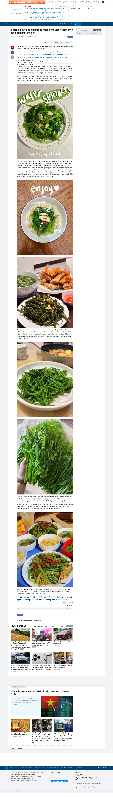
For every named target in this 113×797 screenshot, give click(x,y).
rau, (25, 620)
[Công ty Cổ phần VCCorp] (88, 774)
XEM (70, 626)
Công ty (80, 33)
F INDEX (101, 24)
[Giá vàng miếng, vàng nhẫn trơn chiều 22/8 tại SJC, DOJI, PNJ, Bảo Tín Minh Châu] (20, 725)
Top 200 (105, 768)
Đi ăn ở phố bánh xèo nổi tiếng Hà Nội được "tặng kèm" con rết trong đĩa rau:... (45, 52)
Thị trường (34, 37)
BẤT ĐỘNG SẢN (24, 24)
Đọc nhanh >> (63, 6)
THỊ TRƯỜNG (77, 24)
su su (39, 620)
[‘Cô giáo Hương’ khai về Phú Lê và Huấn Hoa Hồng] (63, 658)
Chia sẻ (70, 37)
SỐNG (82, 24)
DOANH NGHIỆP (33, 24)
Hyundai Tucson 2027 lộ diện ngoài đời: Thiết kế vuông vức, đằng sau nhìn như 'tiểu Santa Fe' (20, 667)
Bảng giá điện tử (17, 9)
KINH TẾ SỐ (70, 24)
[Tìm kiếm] (97, 30)
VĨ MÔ (65, 24)
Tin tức (87, 33)
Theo (45, 609)
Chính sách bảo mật (16, 791)
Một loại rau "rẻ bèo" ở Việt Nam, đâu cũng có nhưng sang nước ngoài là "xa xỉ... (46, 54)
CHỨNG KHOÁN (16, 24)
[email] (12, 57)
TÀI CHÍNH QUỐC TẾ (58, 24)
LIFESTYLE (87, 24)
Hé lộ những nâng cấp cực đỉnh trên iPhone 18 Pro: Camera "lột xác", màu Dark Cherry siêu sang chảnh (41, 668)
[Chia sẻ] (12, 52)
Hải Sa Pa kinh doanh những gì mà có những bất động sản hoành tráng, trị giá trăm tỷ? (41, 643)
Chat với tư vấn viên (60, 781)
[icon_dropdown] (103, 2)
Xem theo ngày (38, 626)
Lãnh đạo (94, 33)
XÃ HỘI (10, 24)
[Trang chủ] (6, 24)
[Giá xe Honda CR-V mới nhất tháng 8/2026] (63, 634)
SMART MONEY (48, 24)
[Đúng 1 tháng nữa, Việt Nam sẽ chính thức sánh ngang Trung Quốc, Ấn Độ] (57, 706)
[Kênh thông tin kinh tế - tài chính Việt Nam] (27, 2)
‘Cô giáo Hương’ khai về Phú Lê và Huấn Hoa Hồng (62, 666)
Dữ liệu (96, 24)
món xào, (35, 620)
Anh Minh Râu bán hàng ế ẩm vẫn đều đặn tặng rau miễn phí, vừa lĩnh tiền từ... (45, 57)
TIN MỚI (41, 62)
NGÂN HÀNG (41, 24)
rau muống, (29, 620)
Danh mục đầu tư (17, 13)
